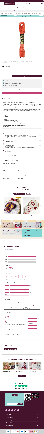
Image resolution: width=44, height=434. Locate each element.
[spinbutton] (5, 76)
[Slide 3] (23, 57)
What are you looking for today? (22, 7)
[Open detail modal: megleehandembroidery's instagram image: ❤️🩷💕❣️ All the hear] (31, 205)
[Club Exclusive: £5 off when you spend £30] (22, 16)
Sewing (6, 13)
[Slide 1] (20, 57)
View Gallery (28, 193)
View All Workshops (22, 375)
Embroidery (10, 13)
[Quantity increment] (8, 76)
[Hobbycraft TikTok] (18, 410)
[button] (22, 38)
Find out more (5, 155)
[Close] (43, 0)
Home (2, 13)
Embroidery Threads (17, 13)
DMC (19, 170)
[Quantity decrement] (3, 76)
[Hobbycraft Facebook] (6, 410)
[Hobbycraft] (9, 4)
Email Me (20, 403)
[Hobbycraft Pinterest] (15, 410)
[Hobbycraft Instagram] (12, 410)
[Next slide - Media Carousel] (41, 206)
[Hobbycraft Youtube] (9, 410)
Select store (18, 83)
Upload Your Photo (19, 193)
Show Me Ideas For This (22, 93)
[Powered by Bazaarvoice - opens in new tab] (35, 216)
